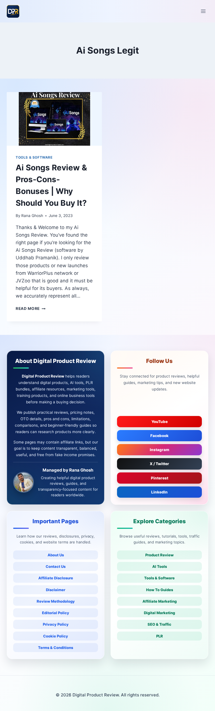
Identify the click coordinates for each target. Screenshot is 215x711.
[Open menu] (203, 11)
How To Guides (159, 589)
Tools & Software (159, 578)
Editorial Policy (55, 613)
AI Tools (159, 566)
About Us (56, 555)
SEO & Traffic (159, 624)
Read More (31, 308)
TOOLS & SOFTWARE (34, 157)
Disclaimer (55, 589)
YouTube (159, 421)
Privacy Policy (56, 624)
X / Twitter (159, 463)
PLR (159, 636)
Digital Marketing (159, 613)
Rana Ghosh (32, 215)
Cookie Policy (55, 636)
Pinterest (159, 478)
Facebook (159, 435)
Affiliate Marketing (159, 601)
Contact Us (56, 566)
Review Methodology (56, 601)
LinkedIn (159, 492)
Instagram (159, 449)
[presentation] (54, 119)
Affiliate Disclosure (55, 578)
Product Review (159, 555)
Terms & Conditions (55, 647)
